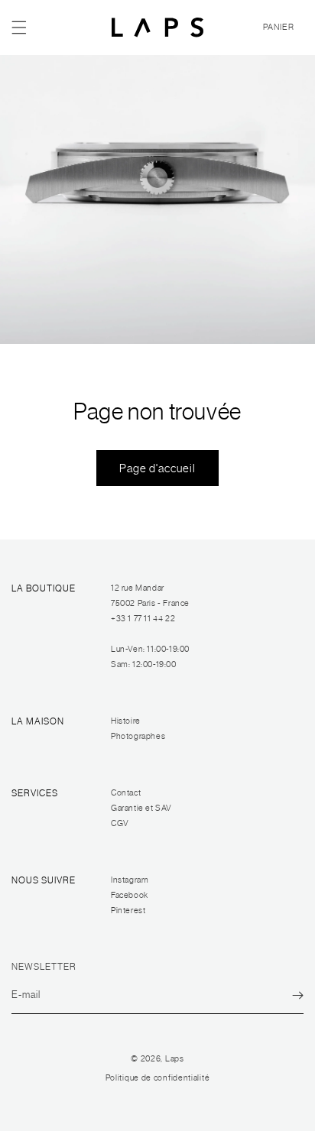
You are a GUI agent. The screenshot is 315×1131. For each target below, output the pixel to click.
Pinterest (128, 910)
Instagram (129, 880)
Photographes (138, 736)
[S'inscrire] (297, 995)
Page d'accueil (157, 468)
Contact (126, 793)
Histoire (126, 721)
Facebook (129, 895)
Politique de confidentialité (158, 1078)
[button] (19, 27)
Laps (174, 1059)
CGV (120, 823)
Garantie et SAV (141, 808)
